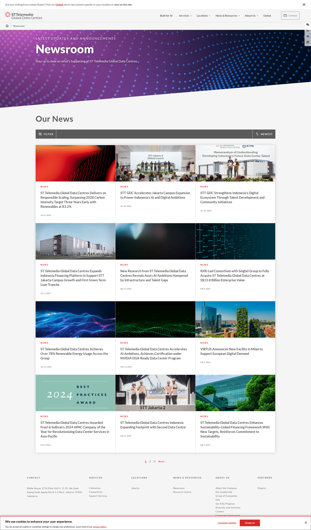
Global (59, 4)
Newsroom (179, 488)
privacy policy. (100, 526)
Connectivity (96, 492)
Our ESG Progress (225, 503)
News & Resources (226, 15)
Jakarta (135, 488)
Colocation (95, 488)
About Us (250, 15)
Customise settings (227, 522)
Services (184, 15)
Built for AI (166, 15)
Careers (220, 511)
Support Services (98, 496)
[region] (155, 523)
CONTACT (33, 477)
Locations (202, 15)
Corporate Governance (228, 515)
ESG (218, 500)
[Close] (305, 522)
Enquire (262, 488)
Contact (293, 15)
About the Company (226, 488)
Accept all (250, 522)
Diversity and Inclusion (228, 507)
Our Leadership (224, 492)
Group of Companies (226, 496)
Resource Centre (182, 492)
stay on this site (123, 4)
